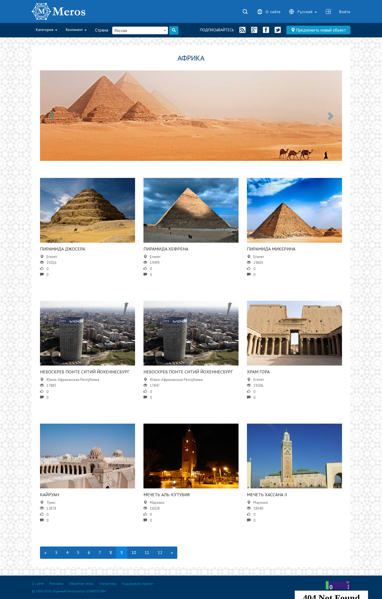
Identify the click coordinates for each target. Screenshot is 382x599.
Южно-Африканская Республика (72, 379)
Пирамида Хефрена (165, 249)
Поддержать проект (138, 583)
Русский (306, 11)
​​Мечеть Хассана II (267, 494)
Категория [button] (45, 29)
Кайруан (49, 494)
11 (147, 552)
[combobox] (140, 30)
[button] (52, 115)
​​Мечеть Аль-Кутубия (166, 494)
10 (133, 552)
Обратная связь (81, 583)
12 (160, 552)
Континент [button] (75, 29)
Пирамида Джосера (62, 249)
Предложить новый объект (320, 30)
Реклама (56, 583)
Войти (344, 11)
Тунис (51, 502)
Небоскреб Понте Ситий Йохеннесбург (84, 371)
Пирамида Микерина (271, 249)
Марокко (157, 502)
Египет (51, 256)
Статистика (107, 583)
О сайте (273, 11)
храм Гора (258, 371)
